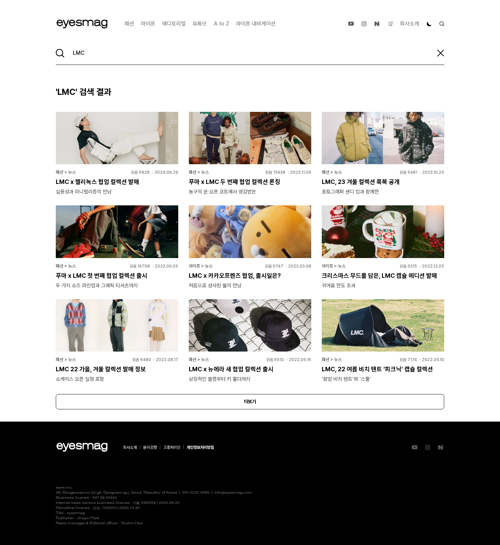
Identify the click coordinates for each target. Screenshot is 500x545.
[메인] (82, 24)
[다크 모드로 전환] (429, 24)
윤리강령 (150, 447)
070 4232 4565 (196, 493)
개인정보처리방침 (200, 447)
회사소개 (409, 23)
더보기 (250, 401)
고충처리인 (171, 447)
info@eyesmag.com (233, 493)
